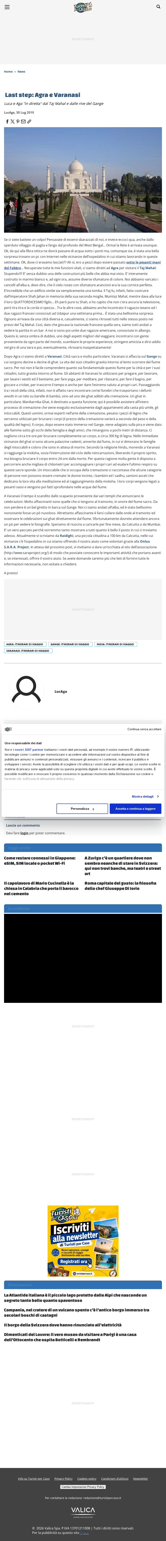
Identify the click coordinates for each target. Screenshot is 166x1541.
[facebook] (7, 120)
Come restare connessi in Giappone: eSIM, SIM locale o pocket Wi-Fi (40, 860)
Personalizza (80, 808)
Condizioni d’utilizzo (114, 1479)
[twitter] (13, 120)
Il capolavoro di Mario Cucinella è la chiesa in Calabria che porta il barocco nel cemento (41, 888)
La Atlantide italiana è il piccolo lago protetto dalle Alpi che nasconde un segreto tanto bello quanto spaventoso (75, 1298)
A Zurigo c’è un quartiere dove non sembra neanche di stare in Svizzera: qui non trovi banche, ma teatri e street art (123, 865)
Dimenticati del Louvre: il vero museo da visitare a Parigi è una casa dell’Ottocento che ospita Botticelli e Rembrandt (70, 1337)
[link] (28, 120)
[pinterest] (18, 120)
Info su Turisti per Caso (34, 1479)
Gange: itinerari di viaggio (70, 644)
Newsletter (140, 1479)
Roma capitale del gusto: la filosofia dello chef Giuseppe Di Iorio (120, 886)
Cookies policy (86, 1479)
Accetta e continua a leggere (135, 808)
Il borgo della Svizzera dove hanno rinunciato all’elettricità (62, 1324)
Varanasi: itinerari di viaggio (28, 651)
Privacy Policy (63, 1479)
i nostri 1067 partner (28, 749)
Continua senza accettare (144, 729)
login (24, 833)
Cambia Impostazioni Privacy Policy (83, 1486)
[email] (23, 120)
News (21, 71)
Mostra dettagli (143, 796)
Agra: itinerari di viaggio (25, 644)
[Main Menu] (7, 7)
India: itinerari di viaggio (115, 644)
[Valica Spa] (83, 1512)
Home (8, 71)
